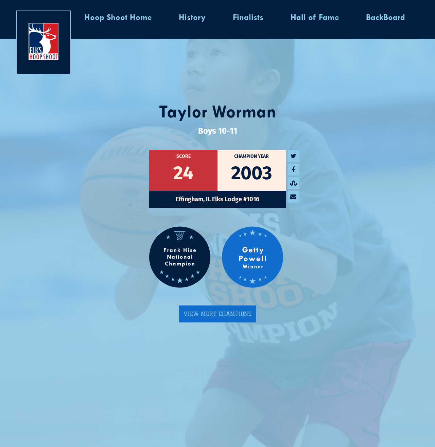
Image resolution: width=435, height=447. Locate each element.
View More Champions (217, 314)
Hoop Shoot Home (118, 18)
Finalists (248, 18)
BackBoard (385, 18)
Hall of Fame (315, 18)
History (192, 18)
